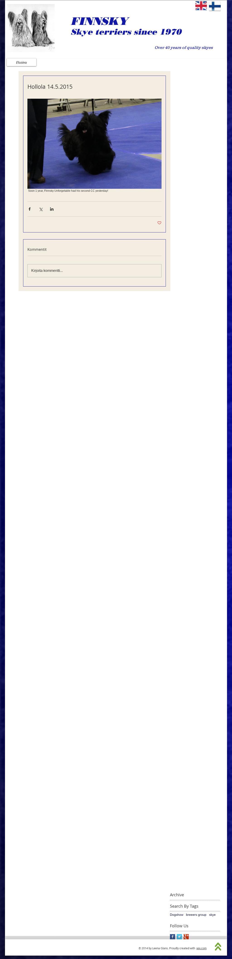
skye (212, 914)
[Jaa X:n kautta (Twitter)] (41, 209)
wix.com (201, 948)
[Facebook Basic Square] (172, 936)
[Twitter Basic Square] (179, 936)
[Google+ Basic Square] (186, 936)
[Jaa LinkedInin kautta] (52, 209)
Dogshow (176, 914)
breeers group (196, 914)
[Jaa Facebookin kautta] (29, 209)
